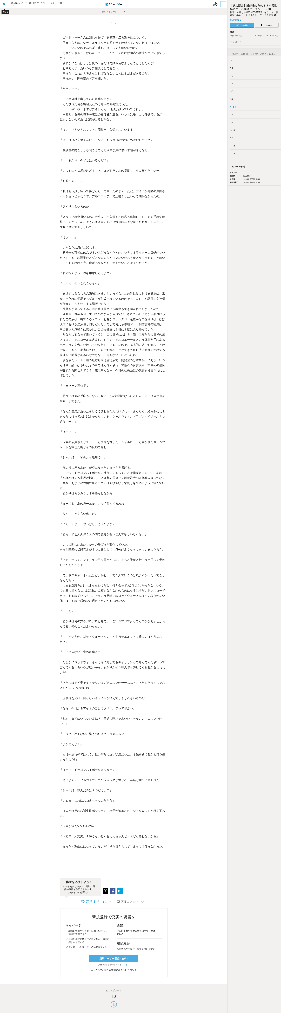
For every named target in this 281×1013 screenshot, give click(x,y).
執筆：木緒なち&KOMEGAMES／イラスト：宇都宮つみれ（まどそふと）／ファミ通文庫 (254, 14)
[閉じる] (97, 882)
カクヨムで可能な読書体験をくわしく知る (113, 970)
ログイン (125, 964)
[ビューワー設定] (215, 4)
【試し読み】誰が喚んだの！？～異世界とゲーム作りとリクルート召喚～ (253, 7)
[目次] (223, 4)
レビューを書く (242, 25)
